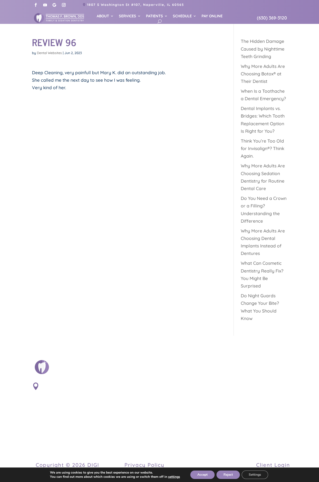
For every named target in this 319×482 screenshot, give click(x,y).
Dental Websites (49, 53)
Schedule (182, 16)
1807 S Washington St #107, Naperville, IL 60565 (135, 5)
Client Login (273, 465)
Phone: (50, 421)
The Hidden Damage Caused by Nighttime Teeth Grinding (262, 48)
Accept (202, 474)
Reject (228, 474)
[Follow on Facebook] (35, 5)
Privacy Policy (144, 465)
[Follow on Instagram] (63, 5)
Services (127, 16)
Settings (255, 474)
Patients (154, 16)
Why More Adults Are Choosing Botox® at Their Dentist (263, 73)
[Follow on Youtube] (45, 5)
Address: (53, 385)
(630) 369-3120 (272, 18)
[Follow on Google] (54, 5)
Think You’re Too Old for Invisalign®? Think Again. (262, 148)
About (103, 16)
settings (174, 477)
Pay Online (212, 16)
